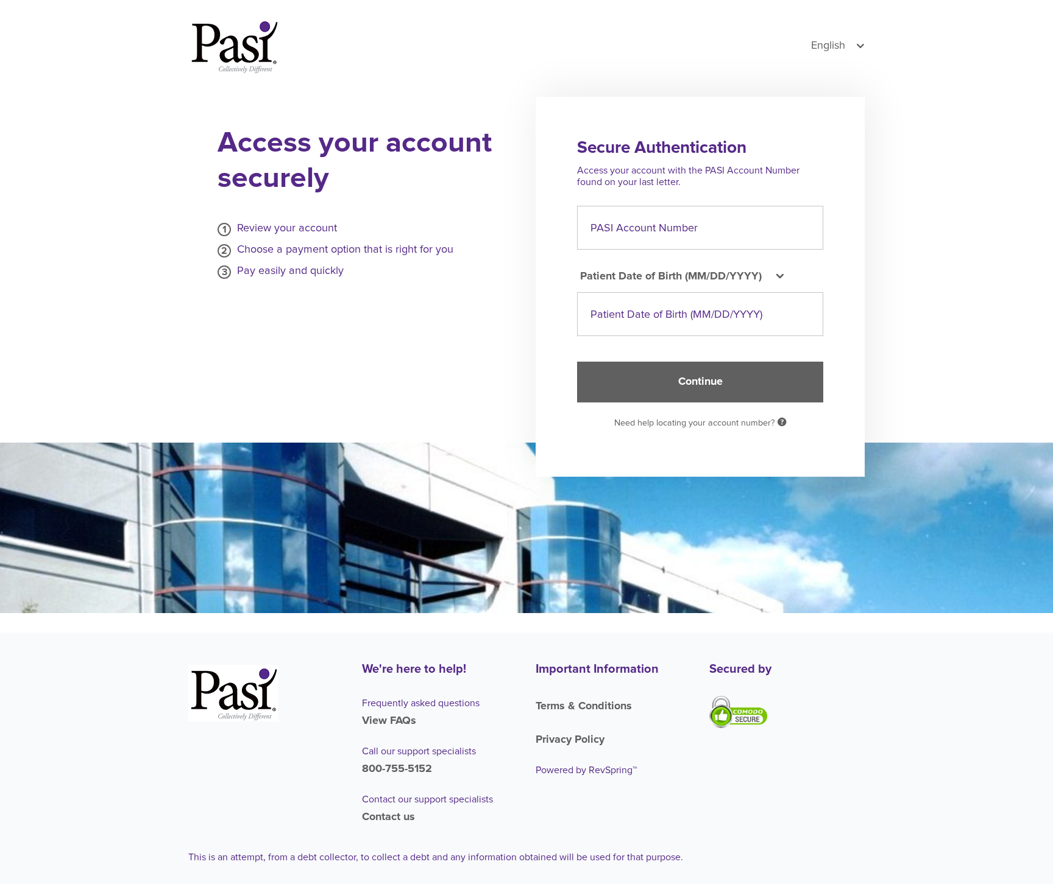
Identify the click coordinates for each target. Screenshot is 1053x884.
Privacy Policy (570, 739)
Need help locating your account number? (696, 423)
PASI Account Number (644, 227)
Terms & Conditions (584, 706)
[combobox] (680, 276)
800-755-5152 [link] (397, 768)
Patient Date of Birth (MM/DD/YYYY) (676, 314)
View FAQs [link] (389, 720)
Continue (700, 381)
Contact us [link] (388, 817)
